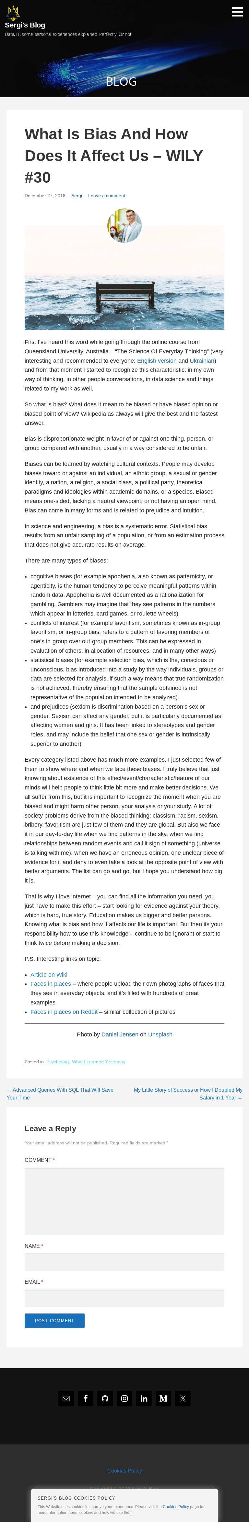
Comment (40, 1160)
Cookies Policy (124, 1471)
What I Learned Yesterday (98, 1061)
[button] (239, 11)
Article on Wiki (48, 974)
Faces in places (50, 984)
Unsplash (160, 1034)
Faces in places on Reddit (64, 1012)
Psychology (57, 1061)
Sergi (76, 195)
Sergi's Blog (25, 25)
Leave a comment (106, 195)
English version (157, 361)
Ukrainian (202, 361)
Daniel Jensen (119, 1034)
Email (34, 1282)
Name (34, 1246)
